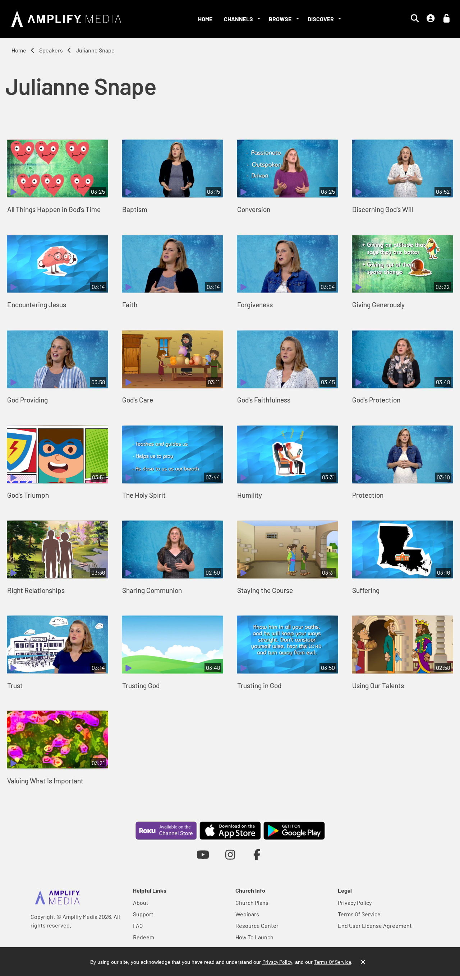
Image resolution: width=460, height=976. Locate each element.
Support (143, 914)
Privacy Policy (355, 902)
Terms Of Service (359, 914)
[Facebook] (257, 854)
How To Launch (254, 937)
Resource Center (257, 925)
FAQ (138, 925)
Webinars (247, 914)
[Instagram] (230, 854)
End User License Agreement (375, 925)
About (140, 902)
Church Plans (251, 902)
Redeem (143, 937)
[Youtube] (203, 854)
